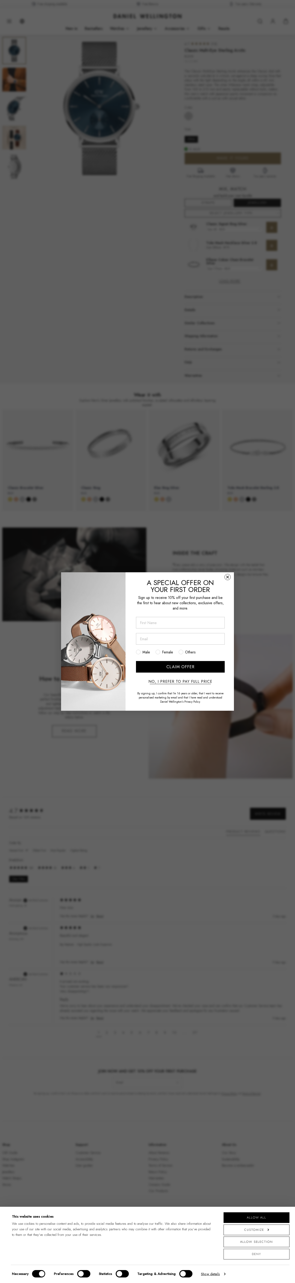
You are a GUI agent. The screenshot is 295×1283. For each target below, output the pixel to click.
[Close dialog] (227, 577)
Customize (254, 1230)
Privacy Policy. (192, 702)
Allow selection (256, 1242)
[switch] (83, 1273)
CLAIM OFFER (180, 667)
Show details (210, 1274)
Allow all (256, 1217)
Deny (256, 1254)
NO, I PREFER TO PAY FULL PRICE (180, 682)
